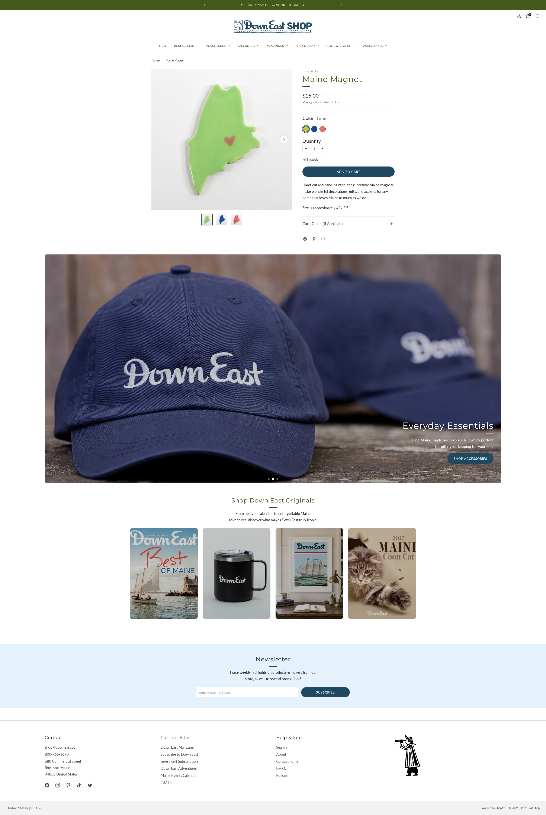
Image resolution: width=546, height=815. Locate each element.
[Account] (519, 16)
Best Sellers (184, 45)
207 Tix (166, 782)
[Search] (537, 16)
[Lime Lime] (306, 129)
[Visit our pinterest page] (68, 785)
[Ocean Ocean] (314, 129)
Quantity (311, 141)
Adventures (216, 45)
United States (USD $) (23, 808)
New (162, 45)
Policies (282, 775)
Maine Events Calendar (179, 775)
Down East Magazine (177, 747)
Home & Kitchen (338, 45)
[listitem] (273, 5)
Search (281, 747)
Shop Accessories (470, 458)
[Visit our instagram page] (57, 785)
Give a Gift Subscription (179, 761)
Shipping (307, 102)
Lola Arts (310, 71)
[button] (269, 479)
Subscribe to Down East (179, 754)
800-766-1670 (57, 754)
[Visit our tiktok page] (79, 785)
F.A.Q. (281, 768)
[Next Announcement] (341, 5)
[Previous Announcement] (204, 5)
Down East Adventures (179, 768)
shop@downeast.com (61, 747)
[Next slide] (283, 139)
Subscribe (325, 692)
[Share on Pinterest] (314, 239)
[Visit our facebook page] (47, 785)
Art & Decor (305, 45)
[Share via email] (323, 239)
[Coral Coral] (322, 129)
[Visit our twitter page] (89, 785)
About (281, 754)
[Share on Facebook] (305, 239)
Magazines (275, 45)
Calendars (246, 45)
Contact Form (287, 761)
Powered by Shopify (493, 808)
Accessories (373, 45)
